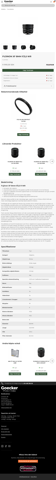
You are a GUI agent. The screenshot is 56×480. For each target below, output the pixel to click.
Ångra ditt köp (5, 431)
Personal (3, 426)
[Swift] (8, 1)
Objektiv (3, 9)
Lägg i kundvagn (28, 70)
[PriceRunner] (28, 468)
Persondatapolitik (6, 434)
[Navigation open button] (2, 1)
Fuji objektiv (10, 9)
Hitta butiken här (6, 407)
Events (3, 437)
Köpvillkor (34, 476)
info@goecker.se (24, 476)
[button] (51, 1)
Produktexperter (11, 86)
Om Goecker (5, 429)
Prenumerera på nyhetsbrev (28, 461)
